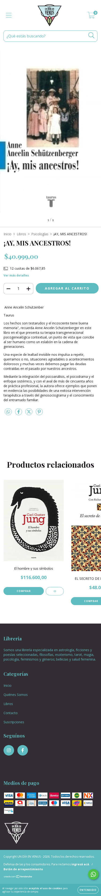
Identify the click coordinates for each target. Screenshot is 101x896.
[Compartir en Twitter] (29, 413)
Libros (21, 234)
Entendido (88, 890)
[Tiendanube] (18, 877)
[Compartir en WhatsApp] (8, 412)
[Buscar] (91, 35)
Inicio (8, 234)
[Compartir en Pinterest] (39, 413)
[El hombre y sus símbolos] (55, 591)
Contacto (11, 713)
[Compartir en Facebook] (19, 413)
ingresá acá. (80, 864)
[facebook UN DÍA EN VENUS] (22, 750)
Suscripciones (14, 722)
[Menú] (9, 15)
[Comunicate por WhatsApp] (93, 874)
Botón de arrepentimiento (23, 869)
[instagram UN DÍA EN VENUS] (9, 750)
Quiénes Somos (16, 694)
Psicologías (39, 234)
